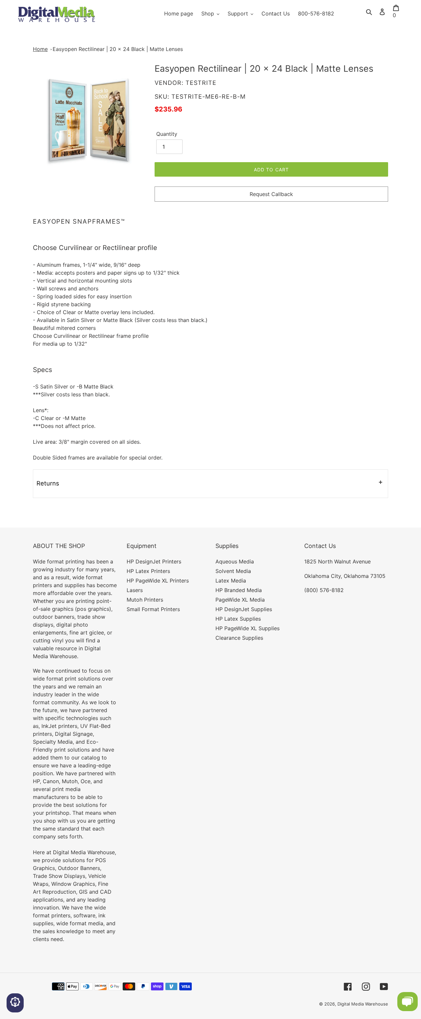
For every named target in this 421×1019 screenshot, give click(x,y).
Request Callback (271, 194)
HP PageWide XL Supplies (247, 628)
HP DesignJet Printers (154, 561)
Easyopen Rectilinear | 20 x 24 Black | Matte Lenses (118, 49)
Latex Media (230, 580)
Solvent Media (233, 571)
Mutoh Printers (145, 599)
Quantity (166, 134)
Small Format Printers (153, 609)
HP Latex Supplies (238, 618)
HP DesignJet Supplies (243, 609)
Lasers (135, 590)
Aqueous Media (234, 561)
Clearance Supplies (239, 637)
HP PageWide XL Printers (158, 580)
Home (40, 49)
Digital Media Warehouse (362, 1004)
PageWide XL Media (240, 599)
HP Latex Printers (148, 571)
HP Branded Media (238, 590)
